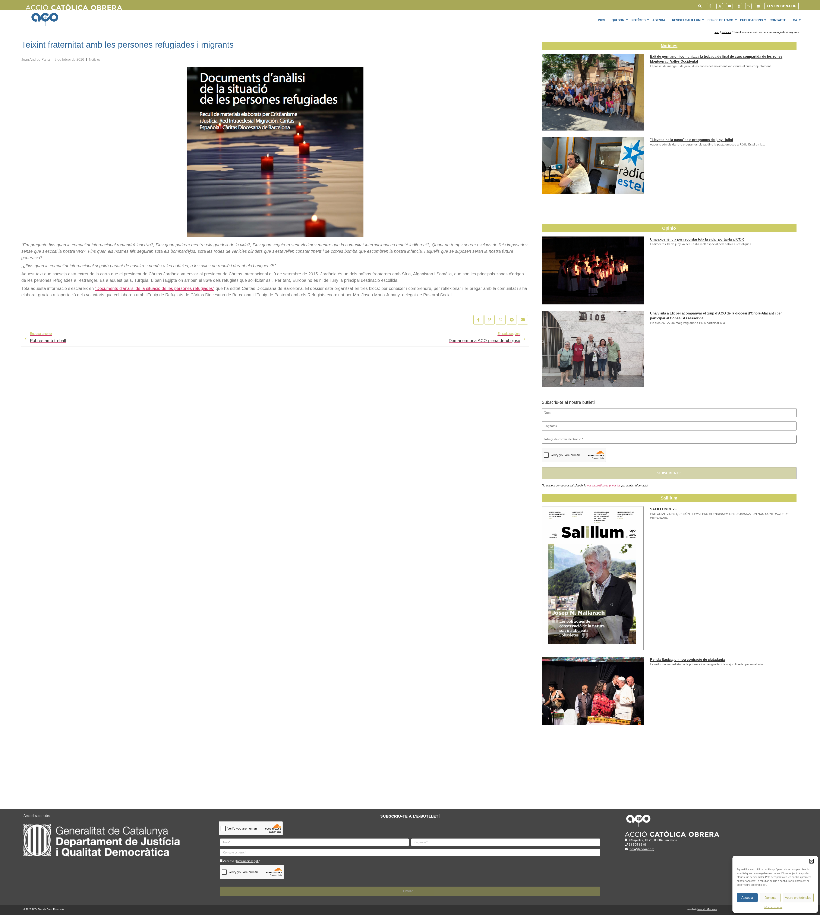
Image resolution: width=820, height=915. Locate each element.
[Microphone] (739, 6)
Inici (601, 20)
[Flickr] (758, 6)
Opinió (669, 228)
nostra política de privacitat (604, 485)
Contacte (778, 20)
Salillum (669, 498)
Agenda (658, 20)
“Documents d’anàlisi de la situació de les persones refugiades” (154, 288)
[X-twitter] (719, 6)
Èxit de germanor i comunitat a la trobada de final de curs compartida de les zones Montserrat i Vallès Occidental (716, 59)
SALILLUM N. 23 (663, 509)
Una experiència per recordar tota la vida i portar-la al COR (697, 239)
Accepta (747, 897)
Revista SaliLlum (686, 20)
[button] (811, 861)
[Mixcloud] (748, 6)
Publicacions (751, 20)
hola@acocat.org (642, 849)
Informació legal (773, 907)
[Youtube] (729, 6)
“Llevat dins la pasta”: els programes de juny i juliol (691, 140)
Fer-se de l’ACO (720, 20)
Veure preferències (798, 897)
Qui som (618, 20)
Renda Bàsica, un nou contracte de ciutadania (687, 659)
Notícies (638, 20)
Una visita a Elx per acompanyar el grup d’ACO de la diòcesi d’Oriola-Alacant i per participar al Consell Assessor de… (716, 315)
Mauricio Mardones (707, 909)
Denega (770, 897)
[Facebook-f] (710, 6)
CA (795, 20)
